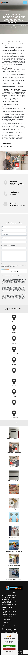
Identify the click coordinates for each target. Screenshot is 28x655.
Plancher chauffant (8, 616)
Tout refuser (9, 649)
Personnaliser (9, 651)
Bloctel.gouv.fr (11, 299)
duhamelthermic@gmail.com (17, 205)
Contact (5, 612)
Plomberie (5, 622)
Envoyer (15, 271)
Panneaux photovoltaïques (10, 626)
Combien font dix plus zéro (8, 245)
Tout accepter (9, 646)
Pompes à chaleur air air (9, 614)
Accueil (5, 609)
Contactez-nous (7, 146)
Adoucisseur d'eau (8, 621)
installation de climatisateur (10, 631)
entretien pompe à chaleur (10, 632)
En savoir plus (7, 143)
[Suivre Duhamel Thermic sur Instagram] (14, 592)
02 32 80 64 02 (14, 194)
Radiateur (5, 617)
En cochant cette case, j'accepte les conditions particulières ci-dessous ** (13, 265)
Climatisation (6, 619)
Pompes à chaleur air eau (9, 611)
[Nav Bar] (25, 2)
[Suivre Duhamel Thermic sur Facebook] (13, 592)
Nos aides (5, 624)
